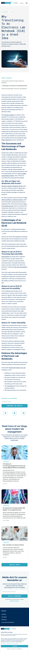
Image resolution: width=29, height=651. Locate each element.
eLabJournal (10, 386)
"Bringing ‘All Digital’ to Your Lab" (17, 367)
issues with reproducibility (20, 267)
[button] (26, 3)
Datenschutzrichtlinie (14, 600)
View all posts (14, 564)
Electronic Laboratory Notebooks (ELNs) (11, 186)
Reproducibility (5, 256)
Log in (21, 3)
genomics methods (9, 115)
